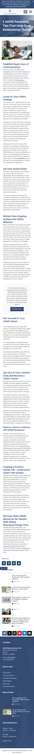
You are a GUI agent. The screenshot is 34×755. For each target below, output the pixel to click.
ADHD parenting (19, 80)
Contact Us (6, 684)
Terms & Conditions (8, 675)
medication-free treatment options (13, 546)
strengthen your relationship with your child (16, 447)
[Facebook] (4, 633)
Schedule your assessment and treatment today (17, 6)
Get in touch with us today (16, 550)
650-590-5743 (11, 658)
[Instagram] (14, 633)
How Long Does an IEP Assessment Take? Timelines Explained (21, 577)
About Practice (7, 681)
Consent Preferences (9, 686)
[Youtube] (19, 633)
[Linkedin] (24, 633)
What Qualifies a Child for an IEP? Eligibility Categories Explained (21, 599)
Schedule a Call (17, 309)
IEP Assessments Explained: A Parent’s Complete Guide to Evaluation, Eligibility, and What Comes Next (21, 621)
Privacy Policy (7, 673)
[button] (30, 11)
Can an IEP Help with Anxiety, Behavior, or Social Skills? (21, 588)
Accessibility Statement (10, 678)
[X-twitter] (9, 633)
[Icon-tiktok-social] (29, 633)
